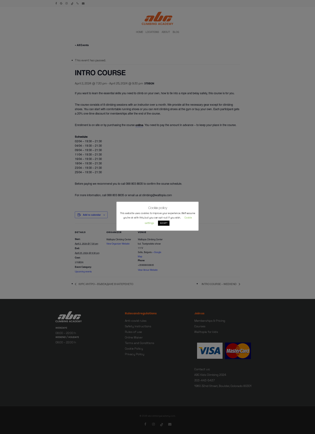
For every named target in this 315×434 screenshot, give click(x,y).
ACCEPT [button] (164, 223)
